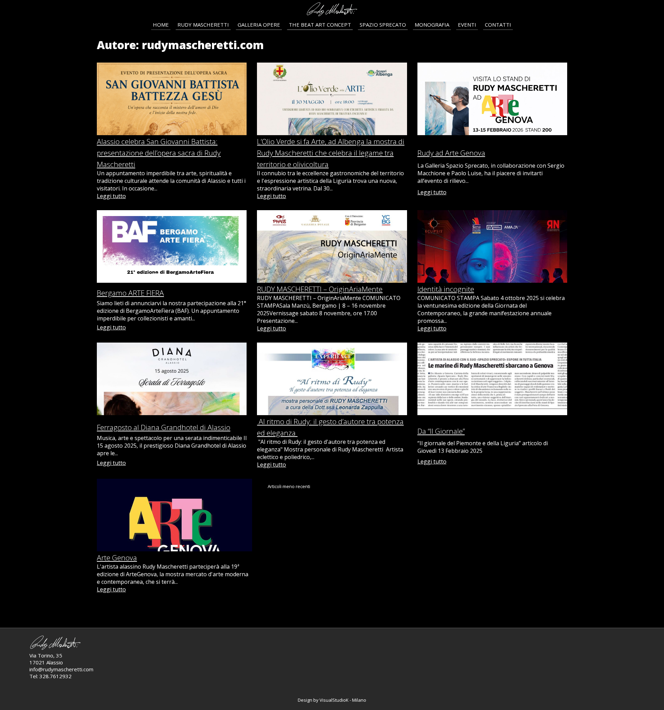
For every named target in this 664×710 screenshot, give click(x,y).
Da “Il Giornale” (441, 431)
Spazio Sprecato (383, 24)
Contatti (498, 24)
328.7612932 (55, 676)
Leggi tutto (111, 196)
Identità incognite (445, 289)
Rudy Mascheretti (203, 24)
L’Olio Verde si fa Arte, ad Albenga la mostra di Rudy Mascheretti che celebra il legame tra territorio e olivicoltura (330, 153)
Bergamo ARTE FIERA (130, 293)
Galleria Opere (259, 24)
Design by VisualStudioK (324, 700)
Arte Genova (117, 557)
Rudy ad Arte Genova (451, 153)
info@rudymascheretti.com (61, 669)
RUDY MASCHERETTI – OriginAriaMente (319, 289)
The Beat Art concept (320, 24)
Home (161, 24)
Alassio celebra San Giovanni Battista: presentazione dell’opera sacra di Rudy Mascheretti (159, 153)
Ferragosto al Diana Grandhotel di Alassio (163, 427)
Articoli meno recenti (289, 486)
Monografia (432, 24)
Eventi (467, 24)
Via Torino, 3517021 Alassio (46, 659)
